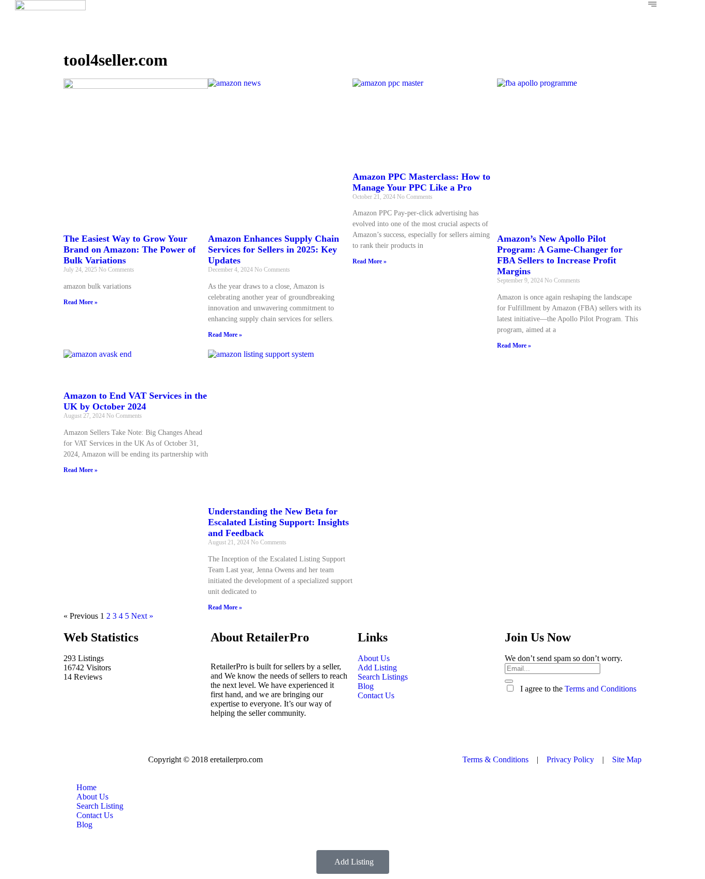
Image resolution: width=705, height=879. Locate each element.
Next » (142, 615)
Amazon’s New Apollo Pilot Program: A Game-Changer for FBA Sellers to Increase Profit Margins (559, 254)
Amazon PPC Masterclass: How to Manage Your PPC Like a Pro (421, 182)
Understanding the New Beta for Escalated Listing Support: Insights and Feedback (278, 522)
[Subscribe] (509, 681)
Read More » (80, 302)
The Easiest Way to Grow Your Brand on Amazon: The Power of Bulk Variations (129, 249)
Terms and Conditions (600, 688)
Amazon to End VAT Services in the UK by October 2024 (135, 401)
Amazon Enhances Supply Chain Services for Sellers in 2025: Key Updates (273, 249)
